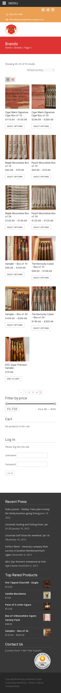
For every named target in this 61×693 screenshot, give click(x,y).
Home (8, 47)
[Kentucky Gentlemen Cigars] (8, 28)
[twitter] (48, 10)
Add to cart (13, 378)
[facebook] (43, 10)
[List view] (12, 79)
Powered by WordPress (16, 682)
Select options (15, 126)
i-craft (38, 682)
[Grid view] (7, 79)
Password (10, 464)
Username (10, 455)
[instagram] (53, 10)
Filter (12, 409)
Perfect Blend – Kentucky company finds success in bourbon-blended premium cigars (26, 550)
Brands (18, 47)
